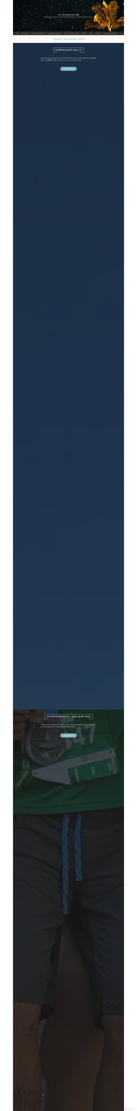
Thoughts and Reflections (71, 33)
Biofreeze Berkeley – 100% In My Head (69, 716)
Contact (98, 33)
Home (17, 33)
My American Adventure (54, 33)
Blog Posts (25, 33)
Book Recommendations (110, 33)
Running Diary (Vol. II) (68, 50)
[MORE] (120, 33)
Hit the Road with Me (68, 15)
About (91, 33)
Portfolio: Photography (38, 33)
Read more (66, 69)
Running (84, 33)
